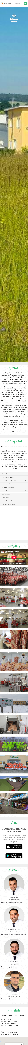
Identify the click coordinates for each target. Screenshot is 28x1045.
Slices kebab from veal (8, 490)
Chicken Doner (6, 494)
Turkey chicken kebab (7, 501)
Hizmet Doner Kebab (8, 477)
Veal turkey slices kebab (8, 504)
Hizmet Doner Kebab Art (9, 480)
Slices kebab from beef (8, 487)
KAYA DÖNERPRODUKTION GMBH (12, 3)
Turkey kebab (5, 497)
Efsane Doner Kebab (7, 474)
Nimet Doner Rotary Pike (9, 484)
